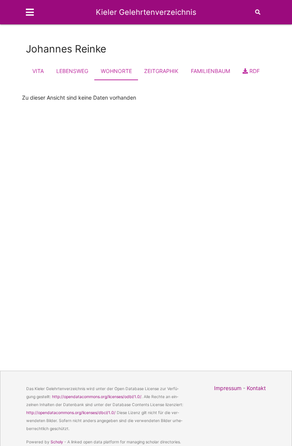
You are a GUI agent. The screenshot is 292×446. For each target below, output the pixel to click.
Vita (38, 71)
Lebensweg (72, 71)
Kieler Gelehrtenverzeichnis (146, 12)
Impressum (227, 388)
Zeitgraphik (161, 71)
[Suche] (257, 12)
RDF (254, 71)
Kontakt (256, 388)
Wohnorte (116, 71)
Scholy (57, 442)
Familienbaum (210, 71)
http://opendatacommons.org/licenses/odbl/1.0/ (96, 396)
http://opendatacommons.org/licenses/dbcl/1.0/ (71, 412)
